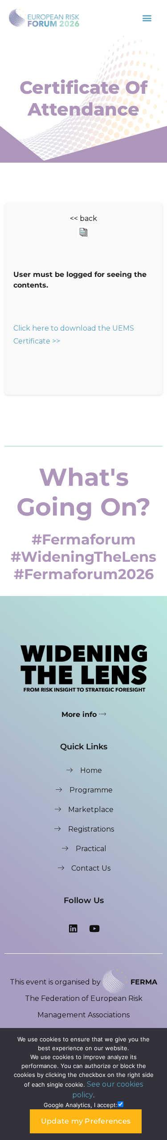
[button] (147, 17)
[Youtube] (94, 928)
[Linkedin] (73, 928)
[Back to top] (151, 1019)
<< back (83, 218)
